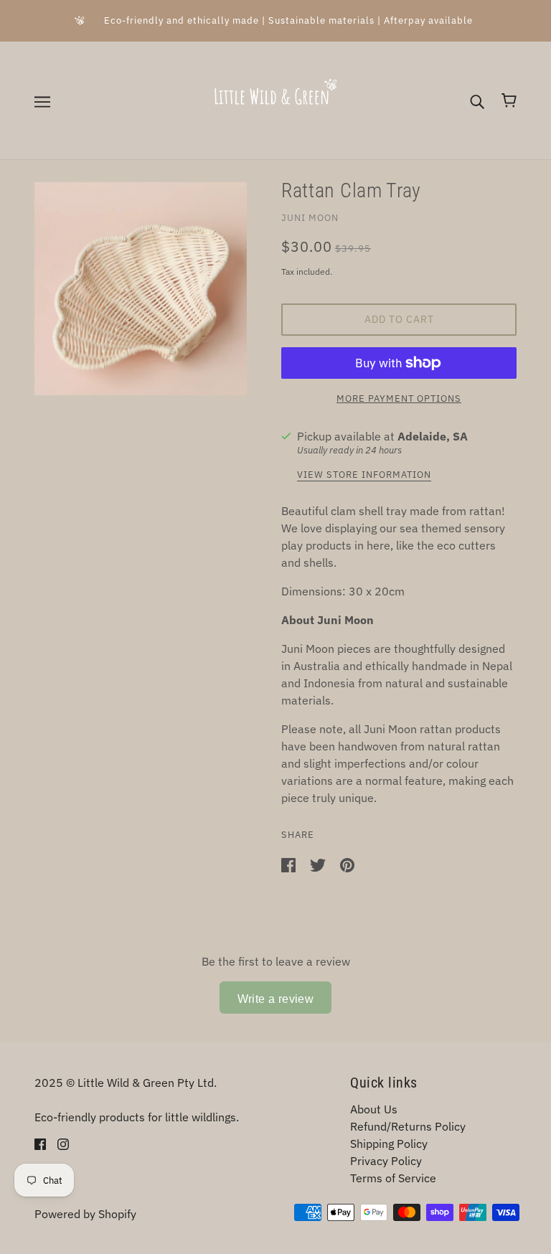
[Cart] (509, 100)
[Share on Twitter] (319, 864)
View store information (364, 475)
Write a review (275, 999)
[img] (40, 1142)
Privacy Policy (386, 1161)
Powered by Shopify (85, 1214)
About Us (373, 1109)
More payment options (398, 398)
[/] (275, 99)
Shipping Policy (389, 1143)
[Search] (477, 100)
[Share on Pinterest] (347, 864)
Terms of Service (393, 1178)
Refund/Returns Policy (408, 1126)
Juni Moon (310, 218)
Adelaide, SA (432, 436)
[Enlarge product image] (140, 288)
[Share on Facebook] (290, 864)
